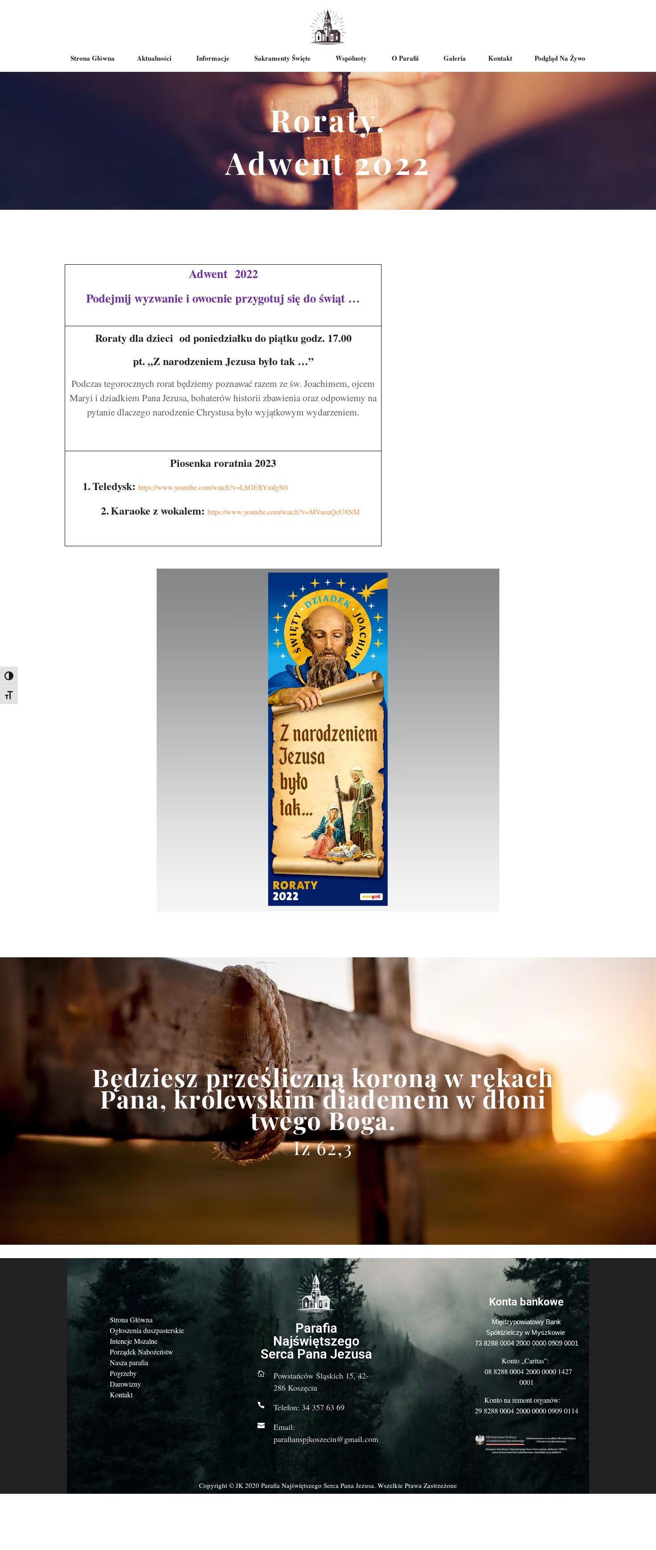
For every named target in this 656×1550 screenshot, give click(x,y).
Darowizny (125, 1383)
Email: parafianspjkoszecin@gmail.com (326, 1432)
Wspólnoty (351, 58)
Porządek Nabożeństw (141, 1351)
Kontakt (500, 58)
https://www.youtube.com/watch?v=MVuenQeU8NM (284, 511)
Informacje (212, 58)
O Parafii (405, 58)
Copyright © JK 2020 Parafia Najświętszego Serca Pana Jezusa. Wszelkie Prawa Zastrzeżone (328, 1485)
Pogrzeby (123, 1373)
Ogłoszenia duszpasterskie (147, 1330)
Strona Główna (93, 58)
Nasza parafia (129, 1362)
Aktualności (154, 58)
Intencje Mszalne (134, 1341)
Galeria (455, 58)
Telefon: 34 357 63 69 (309, 1407)
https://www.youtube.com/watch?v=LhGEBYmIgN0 (213, 487)
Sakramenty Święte (282, 58)
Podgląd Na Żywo (560, 58)
